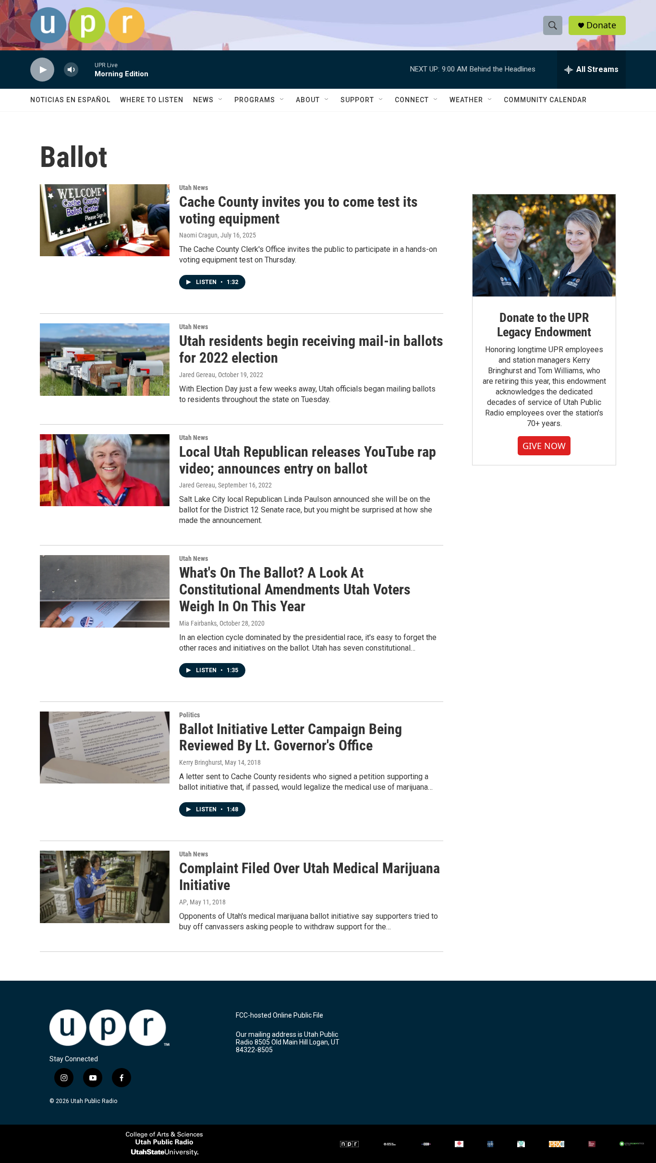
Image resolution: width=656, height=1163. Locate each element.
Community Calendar (545, 100)
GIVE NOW (544, 445)
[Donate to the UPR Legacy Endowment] (544, 245)
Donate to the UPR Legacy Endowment (544, 324)
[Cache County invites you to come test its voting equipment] (105, 220)
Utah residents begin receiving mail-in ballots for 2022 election (311, 349)
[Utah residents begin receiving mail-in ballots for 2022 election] (105, 359)
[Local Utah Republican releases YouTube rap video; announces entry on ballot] (105, 470)
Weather (466, 100)
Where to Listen (151, 100)
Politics (189, 715)
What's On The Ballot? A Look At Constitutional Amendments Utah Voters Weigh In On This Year (295, 589)
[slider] (86, 69)
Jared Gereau (197, 375)
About (308, 100)
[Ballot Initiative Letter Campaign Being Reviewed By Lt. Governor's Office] (105, 747)
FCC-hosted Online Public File (279, 1015)
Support (357, 100)
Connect (412, 100)
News (203, 100)
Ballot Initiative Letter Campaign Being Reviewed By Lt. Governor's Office (290, 737)
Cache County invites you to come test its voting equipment (298, 210)
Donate (601, 25)
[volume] (71, 70)
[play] (42, 69)
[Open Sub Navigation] (221, 100)
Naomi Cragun (198, 235)
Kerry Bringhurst (200, 762)
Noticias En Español (70, 100)
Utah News (193, 187)
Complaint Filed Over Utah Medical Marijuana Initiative (309, 876)
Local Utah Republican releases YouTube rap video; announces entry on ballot (307, 460)
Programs (254, 100)
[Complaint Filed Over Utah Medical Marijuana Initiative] (105, 887)
